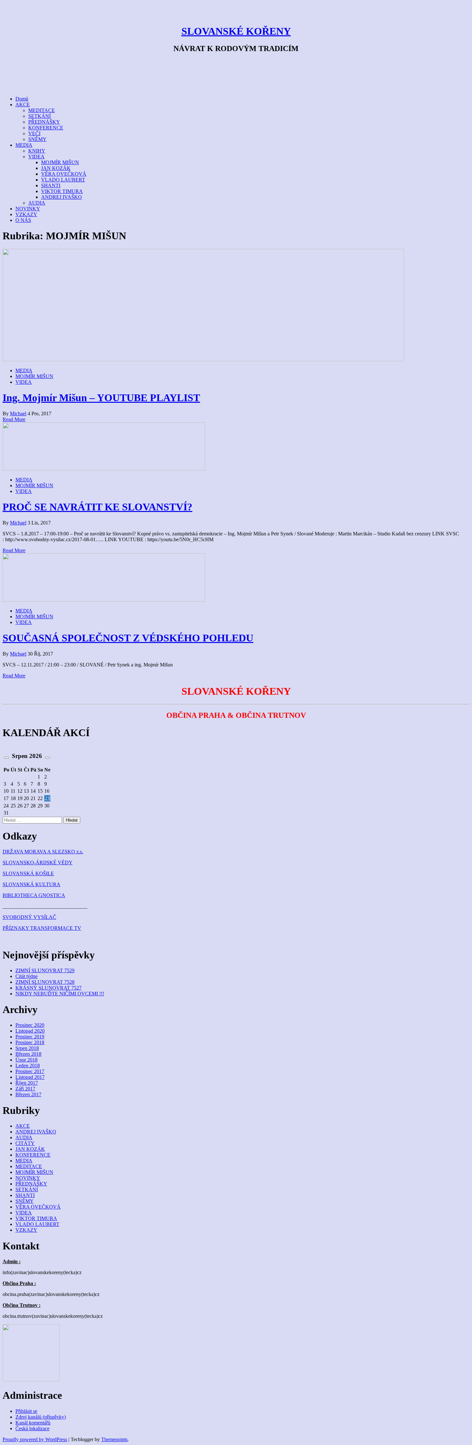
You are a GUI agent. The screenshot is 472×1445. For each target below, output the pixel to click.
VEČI (34, 133)
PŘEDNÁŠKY (44, 122)
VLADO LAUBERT (63, 179)
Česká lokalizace (32, 1428)
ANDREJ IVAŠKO (61, 197)
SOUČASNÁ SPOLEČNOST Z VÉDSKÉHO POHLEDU (128, 638)
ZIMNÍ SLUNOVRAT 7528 (44, 982)
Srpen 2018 (27, 1048)
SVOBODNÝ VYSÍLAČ (29, 917)
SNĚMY (37, 139)
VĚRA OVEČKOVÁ (63, 174)
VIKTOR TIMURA (62, 191)
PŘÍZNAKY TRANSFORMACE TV (42, 928)
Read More (14, 419)
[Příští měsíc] (47, 758)
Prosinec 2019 (29, 1036)
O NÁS (23, 220)
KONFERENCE (45, 127)
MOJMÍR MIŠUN (60, 162)
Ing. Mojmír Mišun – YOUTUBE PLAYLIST (101, 397)
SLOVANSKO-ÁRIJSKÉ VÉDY (38, 862)
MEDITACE (41, 110)
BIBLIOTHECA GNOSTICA (34, 895)
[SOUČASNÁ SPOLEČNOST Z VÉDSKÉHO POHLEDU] (104, 600)
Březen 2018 (28, 1054)
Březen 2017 (28, 1094)
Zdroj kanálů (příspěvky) (40, 1417)
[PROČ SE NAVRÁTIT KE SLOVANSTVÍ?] (104, 468)
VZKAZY (26, 214)
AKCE (22, 104)
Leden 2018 (27, 1065)
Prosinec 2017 (29, 1071)
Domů (21, 98)
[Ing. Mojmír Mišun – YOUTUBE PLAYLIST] (203, 359)
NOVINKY (27, 208)
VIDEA (36, 156)
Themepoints (114, 1439)
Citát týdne (26, 976)
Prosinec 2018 (29, 1042)
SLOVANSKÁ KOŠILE (28, 873)
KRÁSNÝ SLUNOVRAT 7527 (48, 988)
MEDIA (23, 145)
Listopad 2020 (30, 1031)
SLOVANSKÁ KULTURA (31, 884)
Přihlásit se (26, 1411)
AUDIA (36, 203)
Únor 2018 (26, 1059)
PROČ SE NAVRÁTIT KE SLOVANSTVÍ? (97, 507)
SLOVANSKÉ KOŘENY (236, 31)
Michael (18, 413)
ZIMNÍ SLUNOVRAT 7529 (44, 970)
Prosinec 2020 (29, 1025)
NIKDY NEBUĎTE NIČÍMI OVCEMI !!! (59, 993)
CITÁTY (25, 1143)
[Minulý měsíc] (6, 758)
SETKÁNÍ (39, 116)
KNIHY (36, 151)
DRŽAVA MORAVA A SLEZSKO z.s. (43, 851)
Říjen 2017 (26, 1083)
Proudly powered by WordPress (35, 1439)
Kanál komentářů (32, 1422)
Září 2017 (25, 1088)
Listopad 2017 (30, 1077)
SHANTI (50, 185)
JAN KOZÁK (56, 168)
